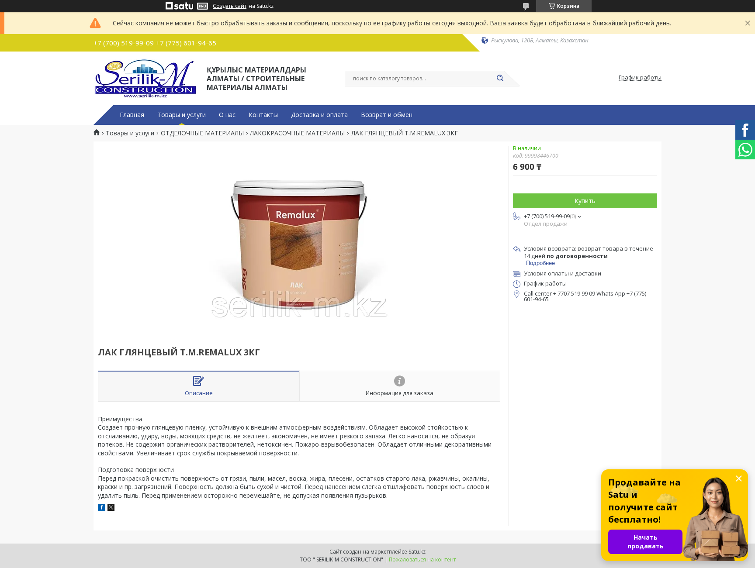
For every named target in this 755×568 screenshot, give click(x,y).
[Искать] (500, 78)
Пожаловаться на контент (422, 559)
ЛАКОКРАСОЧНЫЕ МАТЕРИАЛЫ (297, 133)
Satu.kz (417, 551)
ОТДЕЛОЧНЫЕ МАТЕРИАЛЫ (202, 133)
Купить (585, 200)
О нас (227, 115)
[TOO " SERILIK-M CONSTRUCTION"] (146, 78)
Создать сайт (229, 6)
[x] (110, 508)
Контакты (263, 115)
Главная (132, 115)
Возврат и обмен (386, 115)
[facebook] (101, 508)
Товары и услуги (181, 115)
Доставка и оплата (319, 115)
